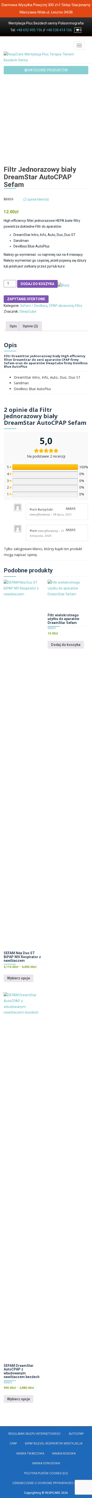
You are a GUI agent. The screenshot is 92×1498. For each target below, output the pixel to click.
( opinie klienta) (36, 199)
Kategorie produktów (47, 70)
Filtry (78, 306)
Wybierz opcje (18, 978)
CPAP (13, 1443)
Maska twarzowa (30, 1453)
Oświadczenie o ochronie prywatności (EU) (46, 1483)
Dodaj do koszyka (37, 284)
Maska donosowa (46, 1463)
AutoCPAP (76, 1433)
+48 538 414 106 (59, 30)
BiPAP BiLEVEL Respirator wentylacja (53, 1443)
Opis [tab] (13, 326)
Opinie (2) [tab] (30, 326)
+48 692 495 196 (29, 30)
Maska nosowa (64, 1453)
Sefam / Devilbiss (33, 306)
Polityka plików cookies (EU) (46, 1473)
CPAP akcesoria (61, 306)
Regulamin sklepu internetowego (34, 1433)
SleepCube (27, 311)
